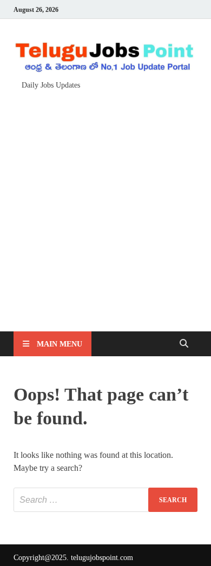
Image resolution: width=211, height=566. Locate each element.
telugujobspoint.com (102, 558)
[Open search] (184, 344)
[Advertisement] (105, 205)
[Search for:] (105, 500)
